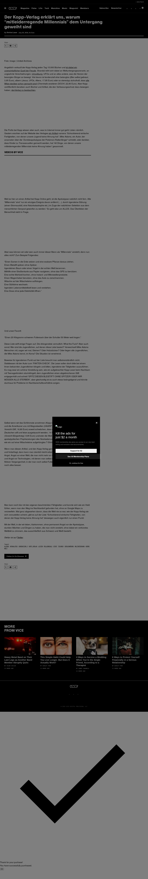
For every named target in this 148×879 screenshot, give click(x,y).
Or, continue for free (76, 463)
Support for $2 (76, 451)
